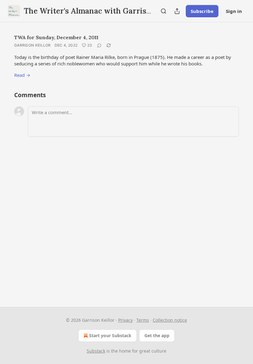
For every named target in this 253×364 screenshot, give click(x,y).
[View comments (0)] (99, 45)
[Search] (163, 11)
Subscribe (202, 11)
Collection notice (170, 320)
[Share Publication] (177, 11)
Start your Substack (110, 335)
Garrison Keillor (32, 45)
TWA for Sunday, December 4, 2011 (56, 37)
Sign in (234, 11)
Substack (96, 351)
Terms (142, 320)
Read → (22, 75)
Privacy (125, 320)
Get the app (156, 335)
